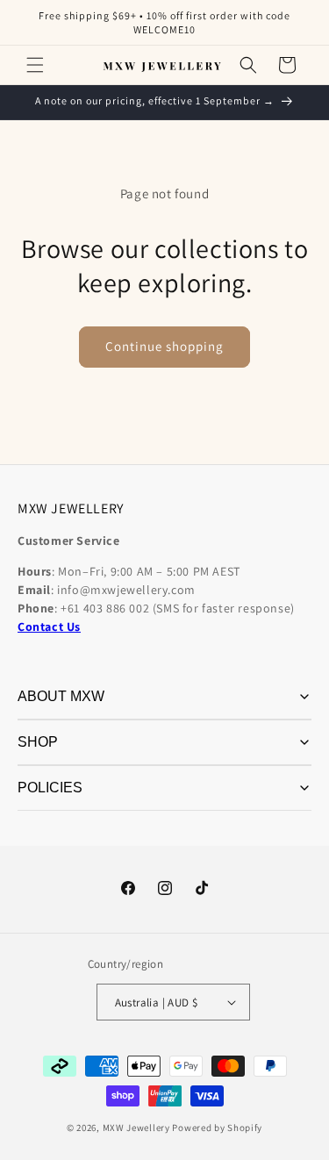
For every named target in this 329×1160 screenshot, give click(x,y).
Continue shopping (164, 346)
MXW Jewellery (136, 1127)
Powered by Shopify (217, 1127)
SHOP (38, 741)
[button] (35, 65)
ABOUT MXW (61, 696)
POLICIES (50, 787)
